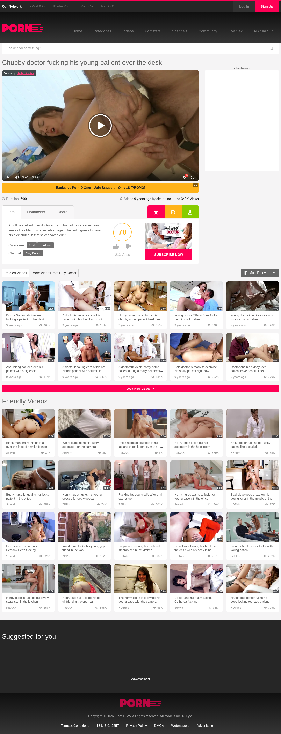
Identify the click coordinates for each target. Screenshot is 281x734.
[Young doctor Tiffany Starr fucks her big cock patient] (196, 296)
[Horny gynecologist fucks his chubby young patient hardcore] (140, 296)
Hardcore (45, 245)
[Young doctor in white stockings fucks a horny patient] (252, 296)
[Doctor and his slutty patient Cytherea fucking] (196, 578)
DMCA (159, 725)
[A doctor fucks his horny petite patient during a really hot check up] (140, 347)
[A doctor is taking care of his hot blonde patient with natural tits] (84, 347)
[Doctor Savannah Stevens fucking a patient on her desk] (28, 296)
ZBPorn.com (85, 6)
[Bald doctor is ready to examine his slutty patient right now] (196, 347)
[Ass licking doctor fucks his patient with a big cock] (28, 347)
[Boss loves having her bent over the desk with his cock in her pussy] (196, 527)
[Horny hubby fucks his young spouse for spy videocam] (84, 475)
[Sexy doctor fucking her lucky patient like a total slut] (252, 423)
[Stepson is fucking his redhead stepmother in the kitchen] (140, 527)
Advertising (205, 725)
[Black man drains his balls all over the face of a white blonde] (28, 423)
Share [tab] (62, 212)
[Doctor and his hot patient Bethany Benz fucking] (28, 527)
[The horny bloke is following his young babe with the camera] (140, 578)
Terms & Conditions (75, 725)
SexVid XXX (36, 6)
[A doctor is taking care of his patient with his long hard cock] (84, 296)
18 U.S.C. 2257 (107, 725)
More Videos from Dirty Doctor (54, 273)
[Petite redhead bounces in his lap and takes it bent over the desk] (140, 423)
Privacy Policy (136, 725)
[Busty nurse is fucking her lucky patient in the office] (28, 475)
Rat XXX (107, 6)
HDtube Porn (61, 6)
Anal (32, 245)
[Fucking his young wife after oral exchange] (140, 475)
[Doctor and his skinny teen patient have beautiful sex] (252, 347)
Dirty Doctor (25, 73)
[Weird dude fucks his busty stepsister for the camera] (84, 423)
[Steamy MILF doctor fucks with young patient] (252, 527)
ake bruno (163, 199)
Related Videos (15, 273)
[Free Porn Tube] (22, 28)
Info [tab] (11, 212)
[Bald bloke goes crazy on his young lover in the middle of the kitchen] (252, 475)
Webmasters (180, 725)
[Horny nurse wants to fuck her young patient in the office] (196, 475)
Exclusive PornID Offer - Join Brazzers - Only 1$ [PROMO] (100, 187)
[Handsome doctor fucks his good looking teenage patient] (252, 578)
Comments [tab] (36, 212)
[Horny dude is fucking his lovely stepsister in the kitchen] (28, 578)
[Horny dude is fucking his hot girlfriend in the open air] (84, 578)
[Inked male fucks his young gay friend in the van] (84, 527)
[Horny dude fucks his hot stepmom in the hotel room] (196, 423)
